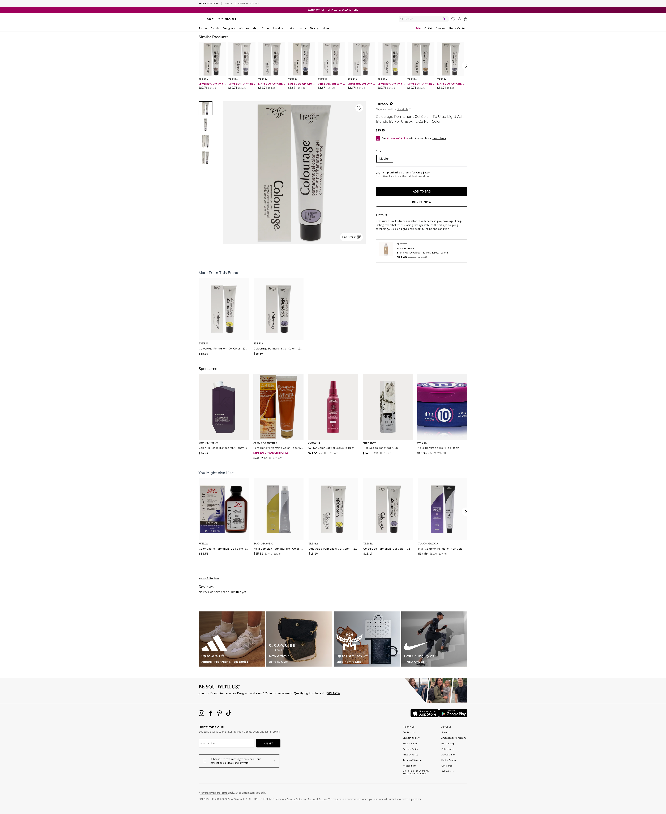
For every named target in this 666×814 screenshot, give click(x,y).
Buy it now (422, 202)
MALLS (228, 3)
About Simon (448, 754)
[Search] (424, 19)
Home (302, 28)
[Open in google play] (453, 716)
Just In (203, 28)
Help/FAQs (409, 726)
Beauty (314, 28)
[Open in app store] (425, 716)
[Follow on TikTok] (228, 715)
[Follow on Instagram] (202, 715)
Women (244, 28)
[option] (294, 172)
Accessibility (409, 765)
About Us (446, 726)
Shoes (265, 28)
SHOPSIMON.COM (208, 3)
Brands (215, 28)
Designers (229, 28)
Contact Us (409, 732)
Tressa (382, 104)
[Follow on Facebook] (211, 715)
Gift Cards (447, 765)
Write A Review (209, 578)
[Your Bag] (465, 20)
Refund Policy (410, 749)
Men (255, 28)
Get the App (448, 743)
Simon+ (440, 28)
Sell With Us (448, 771)
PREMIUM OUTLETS (248, 3)
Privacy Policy (410, 754)
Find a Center (457, 28)
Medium (384, 158)
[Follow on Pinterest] (220, 715)
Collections (447, 749)
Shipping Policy (411, 737)
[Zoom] (294, 171)
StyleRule (402, 109)
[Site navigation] (200, 19)
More (325, 28)
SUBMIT (268, 743)
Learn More (439, 138)
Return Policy (410, 743)
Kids (291, 28)
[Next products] (466, 511)
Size (379, 151)
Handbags (279, 28)
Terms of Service (412, 760)
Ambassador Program (453, 737)
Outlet (428, 28)
